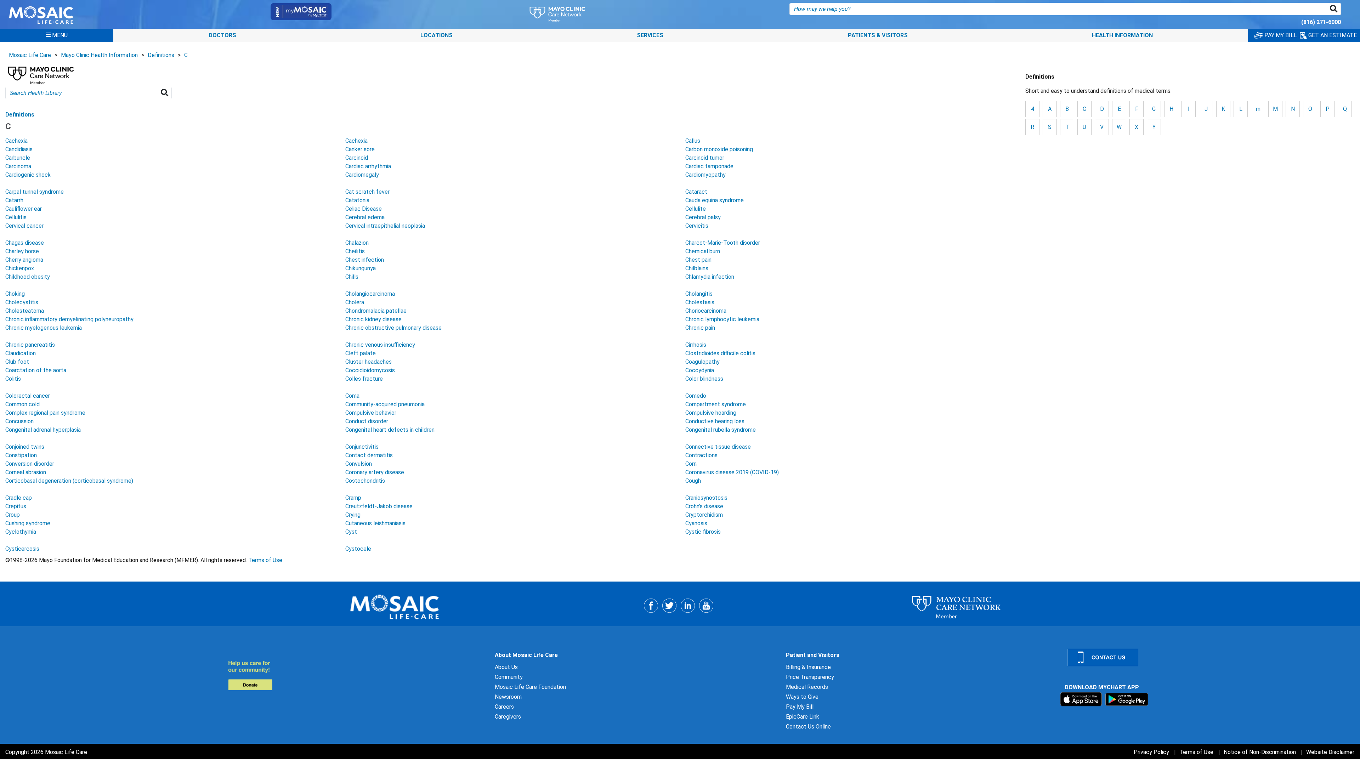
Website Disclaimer (1330, 752)
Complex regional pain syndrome (45, 412)
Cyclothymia (20, 531)
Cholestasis (699, 302)
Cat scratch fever (367, 191)
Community (509, 677)
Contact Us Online (808, 726)
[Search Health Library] (165, 93)
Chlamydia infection (709, 276)
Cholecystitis (21, 302)
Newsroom (508, 696)
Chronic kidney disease (373, 319)
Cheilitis (355, 251)
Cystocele (358, 548)
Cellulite (695, 208)
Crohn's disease (704, 506)
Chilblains (696, 268)
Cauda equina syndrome (714, 200)
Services (650, 35)
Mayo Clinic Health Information (99, 55)
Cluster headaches (368, 361)
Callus (692, 140)
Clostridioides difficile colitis (720, 353)
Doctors (222, 35)
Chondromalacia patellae (376, 310)
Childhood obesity (27, 276)
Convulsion (358, 463)
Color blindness (704, 378)
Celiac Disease (363, 208)
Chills (351, 276)
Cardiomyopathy (705, 174)
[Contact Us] (1209, 657)
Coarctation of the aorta (35, 370)
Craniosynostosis (706, 497)
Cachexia (16, 140)
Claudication (20, 353)
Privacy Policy (1151, 752)
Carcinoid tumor (704, 157)
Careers (504, 706)
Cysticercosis (22, 548)
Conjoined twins (24, 446)
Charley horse (22, 251)
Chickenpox (19, 268)
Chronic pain (700, 327)
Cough (693, 480)
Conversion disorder (29, 463)
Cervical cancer (24, 225)
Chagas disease (24, 242)
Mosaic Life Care (30, 55)
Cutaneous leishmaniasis (375, 523)
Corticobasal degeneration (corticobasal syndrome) (69, 480)
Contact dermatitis (369, 455)
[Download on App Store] (1082, 699)
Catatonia (357, 200)
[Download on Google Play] (1127, 699)
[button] (1335, 9)
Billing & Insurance (808, 667)
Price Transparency (810, 677)
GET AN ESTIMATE (1332, 35)
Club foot (17, 361)
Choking (15, 293)
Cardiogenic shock (28, 174)
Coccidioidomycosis (370, 370)
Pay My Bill (800, 706)
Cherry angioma (24, 259)
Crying (353, 514)
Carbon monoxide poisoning (719, 149)
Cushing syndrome (27, 523)
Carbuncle (17, 157)
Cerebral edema (365, 217)
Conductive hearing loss (714, 421)
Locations (436, 35)
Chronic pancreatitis (30, 344)
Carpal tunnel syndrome (34, 191)
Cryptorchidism (704, 514)
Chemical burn (702, 251)
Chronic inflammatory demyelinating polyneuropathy (69, 319)
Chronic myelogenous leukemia (43, 327)
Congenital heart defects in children (390, 429)
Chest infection (364, 259)
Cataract (696, 191)
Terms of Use (265, 560)
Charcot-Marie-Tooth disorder (722, 242)
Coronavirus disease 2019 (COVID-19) (732, 472)
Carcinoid (356, 157)
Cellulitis (16, 217)
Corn (691, 463)
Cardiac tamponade (709, 166)
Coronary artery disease (374, 472)
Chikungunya (360, 268)
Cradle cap (18, 497)
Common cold (22, 404)
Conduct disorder (366, 421)
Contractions (701, 455)
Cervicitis (696, 225)
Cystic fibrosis (703, 531)
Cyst (351, 531)
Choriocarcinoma (705, 310)
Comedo (695, 395)
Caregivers (508, 716)
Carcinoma (18, 166)
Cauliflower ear (23, 208)
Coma (352, 395)
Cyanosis (696, 523)
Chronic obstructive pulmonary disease (393, 327)
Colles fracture (364, 378)
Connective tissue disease (718, 446)
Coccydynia (699, 370)
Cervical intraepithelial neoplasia (385, 225)
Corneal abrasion (25, 472)
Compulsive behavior (370, 412)
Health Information (1122, 35)
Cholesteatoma (24, 310)
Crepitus (15, 506)
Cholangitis (699, 293)
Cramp (353, 497)
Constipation (21, 455)
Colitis (13, 378)
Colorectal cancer (27, 395)
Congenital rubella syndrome (720, 429)
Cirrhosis (695, 344)
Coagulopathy (702, 361)
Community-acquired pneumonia (385, 404)
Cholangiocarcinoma (370, 293)
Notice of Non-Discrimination (1260, 752)
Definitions (161, 55)
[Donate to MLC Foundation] (357, 675)
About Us (506, 667)
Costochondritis (365, 480)
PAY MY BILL (1280, 35)
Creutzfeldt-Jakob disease (379, 506)
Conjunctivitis (362, 446)
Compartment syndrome (715, 404)
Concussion (19, 421)
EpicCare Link (802, 716)
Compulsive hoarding (710, 412)
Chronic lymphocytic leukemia (722, 319)
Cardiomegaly (362, 174)
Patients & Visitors (878, 35)
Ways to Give (802, 696)
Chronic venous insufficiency (380, 344)
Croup (12, 514)
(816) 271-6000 (1321, 22)
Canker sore (360, 149)
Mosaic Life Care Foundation (530, 687)
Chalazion (357, 242)
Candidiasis (19, 149)
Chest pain (698, 259)
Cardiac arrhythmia (368, 166)
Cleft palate (360, 353)
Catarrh (14, 200)
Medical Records (807, 687)
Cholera (354, 302)
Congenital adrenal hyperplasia (43, 429)
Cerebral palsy (703, 217)
